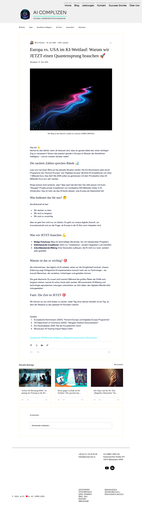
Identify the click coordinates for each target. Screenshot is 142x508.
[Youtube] (107, 468)
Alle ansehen (118, 364)
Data (31, 27)
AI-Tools (59, 27)
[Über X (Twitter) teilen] (36, 345)
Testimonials (85, 492)
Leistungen (84, 490)
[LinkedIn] (112, 468)
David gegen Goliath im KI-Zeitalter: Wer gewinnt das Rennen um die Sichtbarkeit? (69, 391)
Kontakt (82, 499)
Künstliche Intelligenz (44, 27)
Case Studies (85, 494)
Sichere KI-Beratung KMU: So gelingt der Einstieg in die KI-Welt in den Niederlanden (34, 391)
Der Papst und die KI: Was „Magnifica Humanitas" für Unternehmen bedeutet (105, 391)
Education (82, 27)
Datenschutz (111, 490)
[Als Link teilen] (47, 345)
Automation (70, 27)
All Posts (22, 27)
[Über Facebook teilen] (31, 345)
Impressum (84, 501)
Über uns (83, 496)
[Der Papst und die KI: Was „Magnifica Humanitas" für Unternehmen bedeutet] (107, 378)
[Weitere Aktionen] (110, 42)
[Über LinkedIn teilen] (42, 345)
